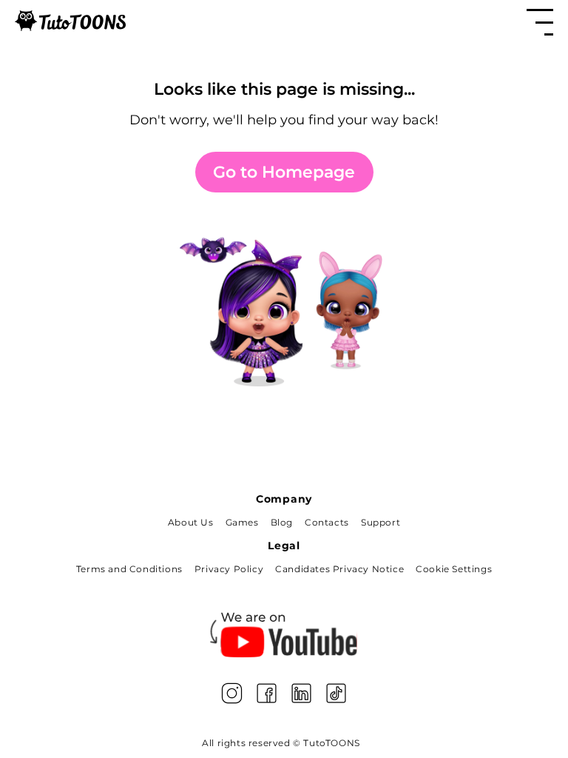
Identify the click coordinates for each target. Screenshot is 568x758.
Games (242, 522)
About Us (191, 522)
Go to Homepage (284, 172)
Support (380, 522)
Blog (282, 522)
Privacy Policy (229, 568)
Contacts (327, 522)
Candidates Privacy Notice (339, 568)
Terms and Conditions (129, 568)
